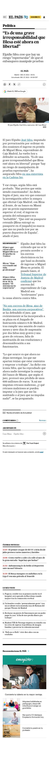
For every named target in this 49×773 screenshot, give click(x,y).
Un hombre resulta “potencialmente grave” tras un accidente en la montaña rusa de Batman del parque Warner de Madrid (25, 605)
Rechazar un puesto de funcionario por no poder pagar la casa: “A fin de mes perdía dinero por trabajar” (25, 615)
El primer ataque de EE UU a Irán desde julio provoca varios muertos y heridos (24, 551)
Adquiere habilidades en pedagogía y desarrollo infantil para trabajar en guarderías (32, 704)
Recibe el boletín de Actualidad (19, 413)
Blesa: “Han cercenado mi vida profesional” (10, 267)
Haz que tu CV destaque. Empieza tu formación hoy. (33, 716)
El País (24, 71)
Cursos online (24, 660)
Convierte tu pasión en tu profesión (32, 729)
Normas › (42, 420)
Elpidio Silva (18, 434)
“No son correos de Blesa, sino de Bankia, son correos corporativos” (23, 307)
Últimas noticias (11, 545)
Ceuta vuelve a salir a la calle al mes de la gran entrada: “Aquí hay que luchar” (24, 559)
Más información (8, 446)
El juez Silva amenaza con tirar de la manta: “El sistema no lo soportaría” (9, 282)
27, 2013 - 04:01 (27, 75)
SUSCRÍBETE (35, 17)
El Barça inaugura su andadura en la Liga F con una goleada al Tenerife (22, 575)
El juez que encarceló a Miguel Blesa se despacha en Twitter (10, 252)
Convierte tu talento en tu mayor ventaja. (23, 694)
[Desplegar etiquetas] (44, 433)
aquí (41, 452)
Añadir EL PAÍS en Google (16, 91)
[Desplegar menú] (5, 17)
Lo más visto (9, 588)
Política (9, 26)
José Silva (27, 140)
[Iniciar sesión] (44, 17)
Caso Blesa (7, 434)
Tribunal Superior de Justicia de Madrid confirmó (33, 278)
